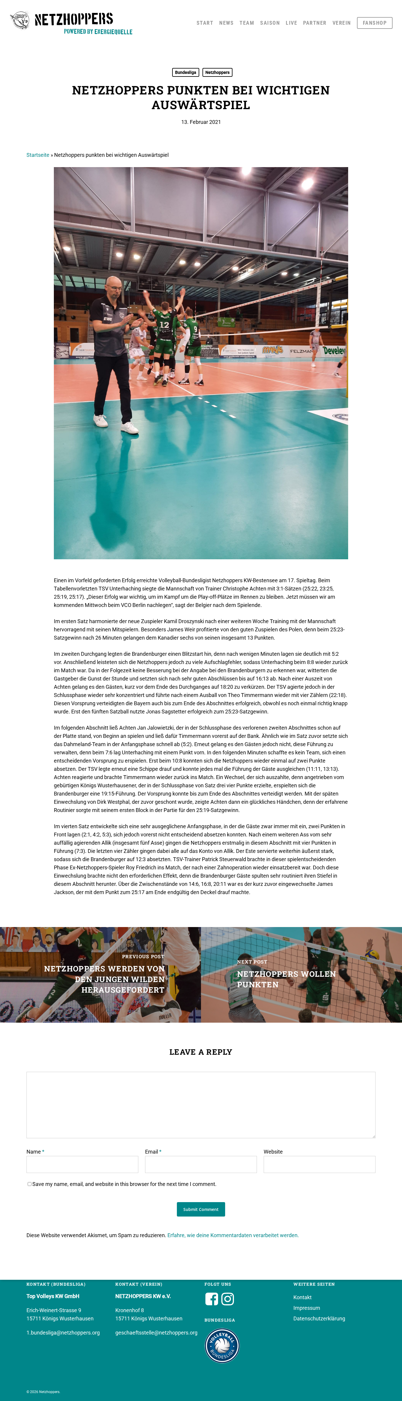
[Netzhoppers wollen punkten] (301, 975)
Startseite (37, 155)
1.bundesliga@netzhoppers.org (63, 1333)
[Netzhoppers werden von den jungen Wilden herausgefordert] (100, 975)
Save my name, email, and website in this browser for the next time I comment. (124, 1184)
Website (273, 1152)
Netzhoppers (217, 72)
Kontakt (302, 1297)
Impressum (306, 1308)
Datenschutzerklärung (319, 1318)
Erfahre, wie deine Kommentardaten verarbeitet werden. (233, 1235)
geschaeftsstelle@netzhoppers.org (156, 1333)
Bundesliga (185, 72)
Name (35, 1152)
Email (153, 1152)
